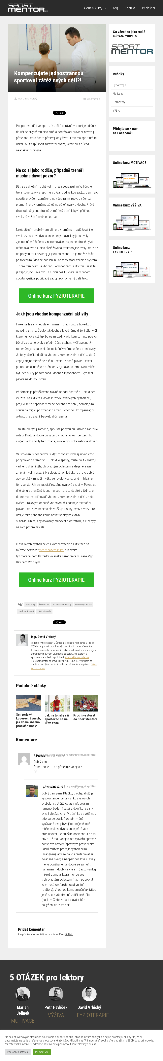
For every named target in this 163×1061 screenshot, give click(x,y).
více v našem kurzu (51, 550)
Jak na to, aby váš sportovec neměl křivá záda (57, 719)
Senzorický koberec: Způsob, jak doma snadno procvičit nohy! (28, 720)
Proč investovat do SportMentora (85, 717)
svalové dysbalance (83, 604)
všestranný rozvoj (26, 611)
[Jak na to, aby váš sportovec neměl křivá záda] (57, 703)
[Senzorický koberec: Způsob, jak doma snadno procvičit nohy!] (28, 703)
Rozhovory (119, 102)
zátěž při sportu (44, 611)
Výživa (116, 110)
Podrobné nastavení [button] (17, 1051)
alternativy (30, 604)
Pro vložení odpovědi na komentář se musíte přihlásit (70, 754)
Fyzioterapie (119, 85)
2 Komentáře (93, 98)
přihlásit (68, 934)
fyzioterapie (44, 604)
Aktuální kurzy (92, 8)
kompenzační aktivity (62, 604)
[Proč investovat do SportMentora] (86, 703)
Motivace (118, 93)
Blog (115, 8)
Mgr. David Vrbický (27, 98)
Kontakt (130, 8)
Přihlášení (148, 8)
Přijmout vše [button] (41, 1051)
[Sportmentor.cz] (28, 8)
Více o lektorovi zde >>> (77, 657)
